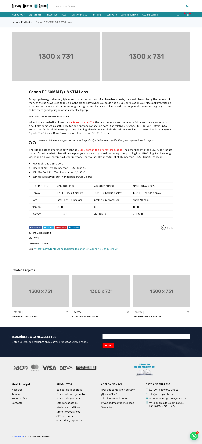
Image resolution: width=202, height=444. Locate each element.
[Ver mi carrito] (188, 14)
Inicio (15, 22)
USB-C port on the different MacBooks (100, 150)
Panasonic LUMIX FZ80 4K (25, 316)
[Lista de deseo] (183, 15)
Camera (45, 243)
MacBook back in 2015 (81, 122)
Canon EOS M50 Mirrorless (147, 316)
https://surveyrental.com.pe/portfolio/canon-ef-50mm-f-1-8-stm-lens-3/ (76, 249)
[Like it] (67, 312)
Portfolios (26, 22)
